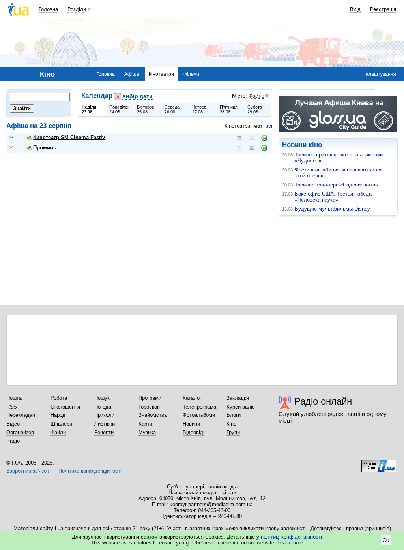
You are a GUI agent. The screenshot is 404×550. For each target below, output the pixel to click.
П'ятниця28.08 (229, 109)
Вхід (355, 9)
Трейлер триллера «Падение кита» (336, 185)
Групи (233, 432)
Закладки (237, 398)
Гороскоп (149, 407)
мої (257, 126)
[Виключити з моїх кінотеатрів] (264, 138)
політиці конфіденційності (291, 537)
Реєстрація (383, 9)
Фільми (191, 74)
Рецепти (104, 432)
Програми (149, 398)
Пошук (102, 398)
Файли (58, 432)
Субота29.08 (254, 109)
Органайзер (20, 432)
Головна (48, 9)
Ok (386, 540)
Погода (102, 407)
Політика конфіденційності (90, 471)
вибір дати (137, 96)
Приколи (104, 415)
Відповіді (193, 432)
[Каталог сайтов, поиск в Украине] (378, 463)
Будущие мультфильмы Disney (332, 209)
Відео (13, 424)
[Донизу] (239, 138)
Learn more (290, 543)
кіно (315, 145)
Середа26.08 (172, 109)
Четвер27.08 (199, 109)
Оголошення (65, 407)
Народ (57, 415)
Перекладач (20, 415)
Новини (191, 424)
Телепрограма (199, 407)
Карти (145, 424)
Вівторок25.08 (145, 109)
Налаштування (379, 74)
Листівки (104, 424)
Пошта (14, 398)
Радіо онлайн (323, 401)
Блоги (233, 415)
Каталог (192, 398)
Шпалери (61, 424)
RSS (11, 407)
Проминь (44, 148)
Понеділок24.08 (119, 109)
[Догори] (252, 138)
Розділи (76, 9)
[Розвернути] (11, 137)
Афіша (131, 74)
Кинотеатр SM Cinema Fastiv (69, 137)
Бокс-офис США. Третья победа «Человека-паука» (333, 197)
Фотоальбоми (199, 415)
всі (269, 126)
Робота (58, 398)
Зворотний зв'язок (27, 471)
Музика (147, 432)
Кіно (231, 424)
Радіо (13, 441)
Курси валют (241, 407)
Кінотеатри (161, 74)
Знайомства (152, 415)
